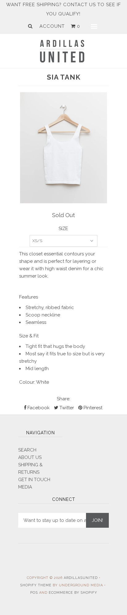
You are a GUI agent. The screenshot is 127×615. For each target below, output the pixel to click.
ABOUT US (30, 457)
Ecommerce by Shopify (73, 593)
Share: (63, 399)
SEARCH (27, 450)
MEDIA (25, 487)
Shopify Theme (35, 585)
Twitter (66, 408)
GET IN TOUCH (34, 479)
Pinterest (92, 408)
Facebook (38, 408)
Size (63, 228)
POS (34, 593)
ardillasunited (81, 578)
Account (52, 26)
